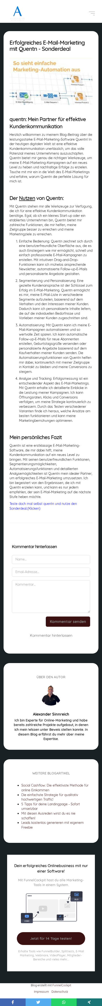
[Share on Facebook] (13, 1002)
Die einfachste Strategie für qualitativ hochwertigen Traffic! (49, 797)
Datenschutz (59, 991)
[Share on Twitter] (38, 1002)
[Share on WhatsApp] (64, 1002)
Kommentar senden (68, 621)
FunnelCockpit (61, 985)
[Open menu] (92, 13)
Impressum (41, 991)
